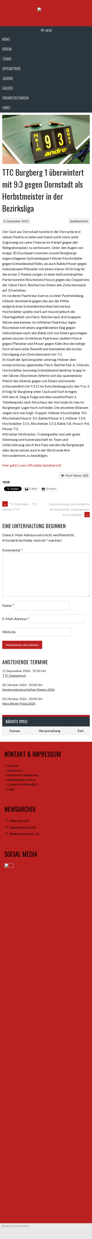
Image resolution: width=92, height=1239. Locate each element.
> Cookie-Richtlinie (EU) (21, 784)
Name (8, 605)
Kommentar (12, 550)
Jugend (7, 78)
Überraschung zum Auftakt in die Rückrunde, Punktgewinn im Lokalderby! (69, 509)
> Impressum (13, 770)
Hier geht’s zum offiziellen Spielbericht (31, 465)
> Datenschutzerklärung (21, 775)
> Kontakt (11, 766)
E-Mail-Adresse (15, 619)
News (6, 39)
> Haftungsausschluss (20, 780)
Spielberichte (79, 221)
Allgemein (16, 821)
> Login (9, 789)
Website (8, 632)
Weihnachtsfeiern (22, 834)
